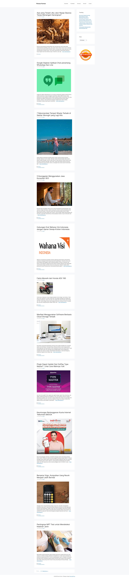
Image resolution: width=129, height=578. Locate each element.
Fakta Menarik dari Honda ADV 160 (51, 278)
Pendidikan (73, 3)
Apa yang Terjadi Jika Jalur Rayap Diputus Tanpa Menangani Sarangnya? (54, 14)
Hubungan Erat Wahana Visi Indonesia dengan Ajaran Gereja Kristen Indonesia (53, 228)
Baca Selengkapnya (66, 51)
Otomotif (84, 3)
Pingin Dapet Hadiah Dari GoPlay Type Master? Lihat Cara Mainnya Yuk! (52, 365)
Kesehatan (66, 3)
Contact (90, 3)
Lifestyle (39, 54)
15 (41, 571)
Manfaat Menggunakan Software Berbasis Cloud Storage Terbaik (54, 315)
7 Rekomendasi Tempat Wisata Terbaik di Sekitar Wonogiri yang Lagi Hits (54, 114)
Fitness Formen (41, 3)
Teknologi (79, 3)
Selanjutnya (45, 571)
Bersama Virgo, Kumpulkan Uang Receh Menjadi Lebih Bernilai (53, 476)
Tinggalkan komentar (41, 104)
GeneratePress (72, 576)
